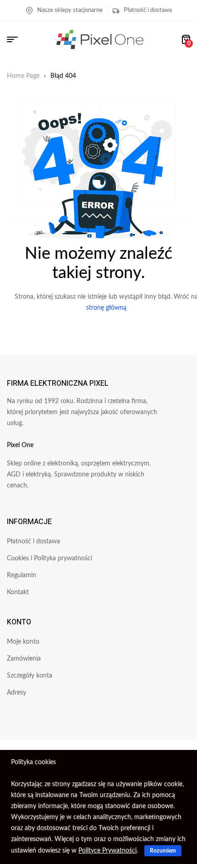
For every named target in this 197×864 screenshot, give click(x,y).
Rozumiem (163, 850)
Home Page (23, 76)
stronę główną (106, 308)
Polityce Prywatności (107, 851)
